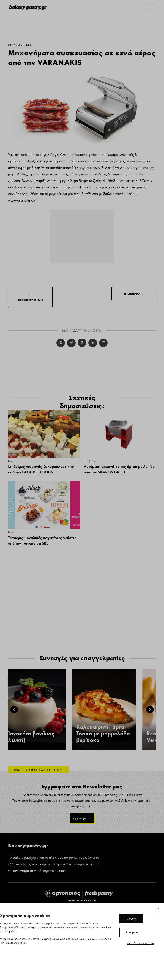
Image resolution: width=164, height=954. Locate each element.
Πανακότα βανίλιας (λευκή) (30, 737)
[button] (14, 709)
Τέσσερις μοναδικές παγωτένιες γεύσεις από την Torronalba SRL (42, 540)
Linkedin (92, 343)
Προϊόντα (90, 460)
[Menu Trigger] (150, 7)
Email (103, 343)
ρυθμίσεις (10, 931)
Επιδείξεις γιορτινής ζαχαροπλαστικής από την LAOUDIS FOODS (41, 469)
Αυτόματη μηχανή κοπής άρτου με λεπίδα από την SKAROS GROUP (119, 469)
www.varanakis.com (22, 200)
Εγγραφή (80, 818)
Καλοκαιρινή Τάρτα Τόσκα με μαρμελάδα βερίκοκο (103, 733)
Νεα (10, 460)
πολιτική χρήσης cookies (13, 942)
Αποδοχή (131, 918)
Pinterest (82, 343)
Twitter (71, 343)
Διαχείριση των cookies (140, 943)
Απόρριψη (132, 932)
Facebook (60, 343)
